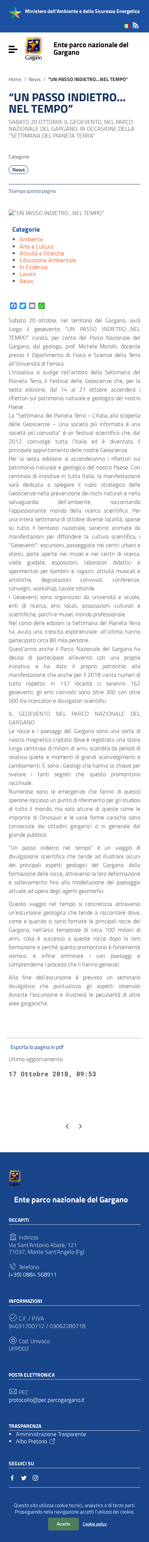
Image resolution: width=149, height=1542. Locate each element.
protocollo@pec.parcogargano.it (47, 1399)
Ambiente (31, 239)
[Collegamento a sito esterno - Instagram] (35, 1477)
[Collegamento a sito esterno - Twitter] (23, 1477)
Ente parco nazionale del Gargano (91, 48)
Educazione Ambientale (48, 260)
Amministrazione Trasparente (51, 1434)
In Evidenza (33, 267)
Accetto (63, 1523)
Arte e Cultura (36, 246)
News (35, 79)
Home (15, 79)
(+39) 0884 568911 (33, 1274)
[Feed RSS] (135, 24)
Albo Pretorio (31, 1441)
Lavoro (28, 273)
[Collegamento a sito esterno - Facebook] (12, 1477)
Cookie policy (95, 1523)
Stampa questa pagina (32, 190)
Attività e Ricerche (42, 253)
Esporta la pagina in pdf (37, 1047)
